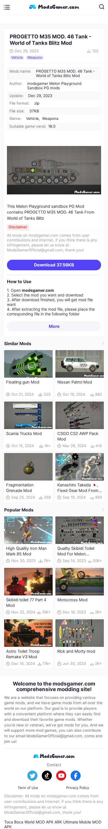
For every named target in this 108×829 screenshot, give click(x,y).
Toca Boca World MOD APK (28, 822)
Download (54, 265)
